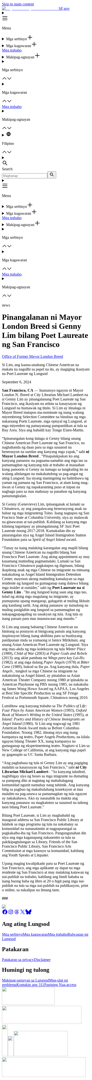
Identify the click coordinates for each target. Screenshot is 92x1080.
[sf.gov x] (23, 913)
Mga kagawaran (35, 934)
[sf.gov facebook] (5, 913)
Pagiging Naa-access (60, 985)
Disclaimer (42, 960)
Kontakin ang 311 (30, 985)
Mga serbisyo (12, 934)
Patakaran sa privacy (18, 960)
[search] (51, 174)
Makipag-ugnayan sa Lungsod (25, 980)
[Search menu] (46, 161)
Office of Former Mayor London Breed (32, 356)
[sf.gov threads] (17, 913)
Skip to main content (18, 4)
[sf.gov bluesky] (28, 913)
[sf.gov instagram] (11, 913)
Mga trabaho (12, 50)
